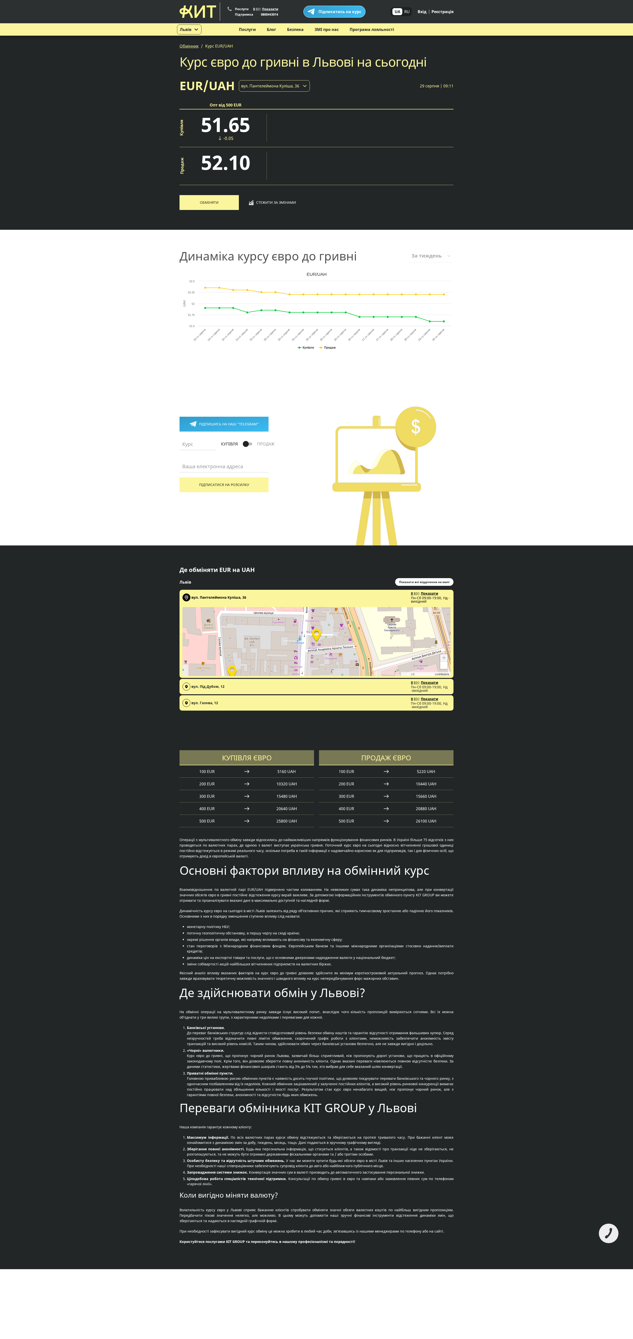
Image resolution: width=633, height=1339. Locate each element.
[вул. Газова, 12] (232, 671)
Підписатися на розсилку (224, 484)
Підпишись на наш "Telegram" (229, 424)
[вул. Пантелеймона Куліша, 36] (316, 634)
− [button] (444, 665)
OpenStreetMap (424, 674)
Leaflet (406, 674)
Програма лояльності (372, 29)
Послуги (247, 29)
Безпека (295, 29)
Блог (271, 29)
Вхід (422, 11)
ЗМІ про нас (327, 29)
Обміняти (209, 202)
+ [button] (444, 658)
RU (407, 11)
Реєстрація (442, 11)
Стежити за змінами (276, 202)
